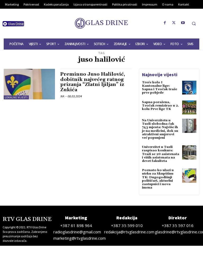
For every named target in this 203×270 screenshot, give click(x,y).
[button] (193, 23)
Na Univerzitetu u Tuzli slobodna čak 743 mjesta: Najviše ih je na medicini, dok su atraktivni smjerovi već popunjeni (160, 129)
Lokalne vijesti (16, 97)
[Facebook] (165, 23)
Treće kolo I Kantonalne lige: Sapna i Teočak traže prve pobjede (159, 87)
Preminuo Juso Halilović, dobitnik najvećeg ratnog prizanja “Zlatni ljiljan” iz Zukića (92, 82)
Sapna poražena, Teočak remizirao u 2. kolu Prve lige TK (160, 105)
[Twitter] (174, 23)
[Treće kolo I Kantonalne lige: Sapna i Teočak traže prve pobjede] (189, 88)
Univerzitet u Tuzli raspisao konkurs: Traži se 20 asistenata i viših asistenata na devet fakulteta (160, 154)
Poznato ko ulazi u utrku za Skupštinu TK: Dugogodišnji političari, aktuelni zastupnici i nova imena (158, 179)
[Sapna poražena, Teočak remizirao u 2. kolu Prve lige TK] (189, 107)
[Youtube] (183, 23)
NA (62, 96)
